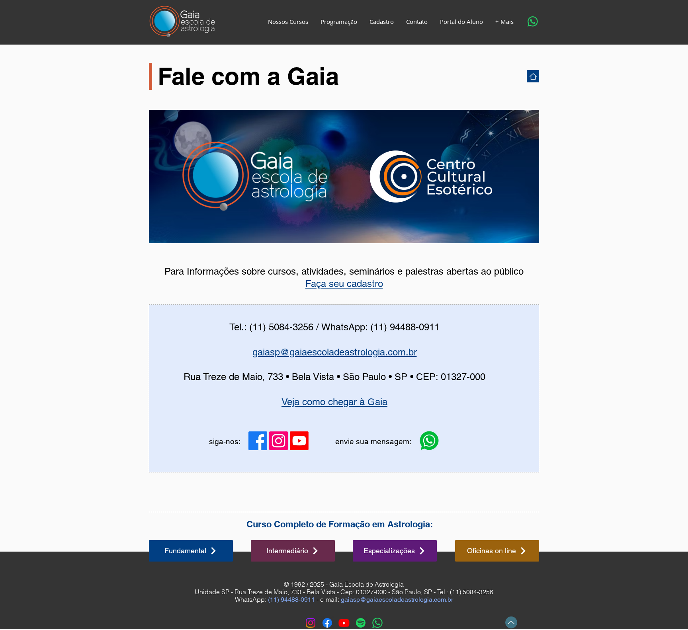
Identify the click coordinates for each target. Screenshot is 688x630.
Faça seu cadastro (344, 283)
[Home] (533, 76)
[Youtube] (299, 440)
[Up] (511, 622)
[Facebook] (257, 440)
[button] (288, 21)
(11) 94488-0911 (291, 599)
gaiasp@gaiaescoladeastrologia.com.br (334, 352)
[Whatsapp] (532, 21)
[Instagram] (278, 440)
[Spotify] (360, 622)
